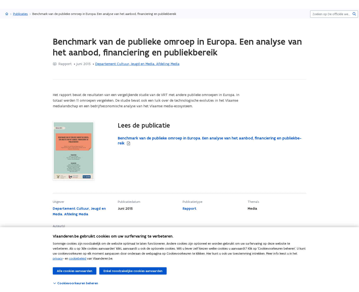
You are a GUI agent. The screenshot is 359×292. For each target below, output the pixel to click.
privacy (58, 258)
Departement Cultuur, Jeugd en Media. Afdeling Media (137, 64)
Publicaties (20, 14)
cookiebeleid (77, 258)
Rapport (189, 208)
